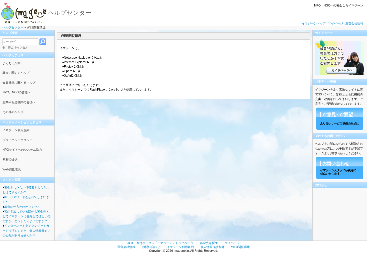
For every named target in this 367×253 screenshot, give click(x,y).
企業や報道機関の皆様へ (18, 102)
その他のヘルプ (12, 112)
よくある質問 (11, 63)
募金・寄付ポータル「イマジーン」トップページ (160, 243)
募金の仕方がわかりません (22, 207)
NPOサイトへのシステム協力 (22, 149)
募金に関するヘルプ (15, 73)
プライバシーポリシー (17, 140)
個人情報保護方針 (212, 247)
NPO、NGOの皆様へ (16, 92)
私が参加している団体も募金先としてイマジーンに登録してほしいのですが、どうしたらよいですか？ (26, 216)
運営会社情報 (354, 23)
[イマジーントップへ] (24, 12)
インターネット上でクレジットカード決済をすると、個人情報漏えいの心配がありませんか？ (26, 230)
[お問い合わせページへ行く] (339, 118)
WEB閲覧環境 (240, 247)
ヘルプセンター (12, 27)
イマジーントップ (314, 23)
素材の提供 (9, 159)
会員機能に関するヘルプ (18, 82)
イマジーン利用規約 (15, 130)
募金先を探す (209, 243)
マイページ (335, 23)
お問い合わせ (151, 247)
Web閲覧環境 (11, 169)
